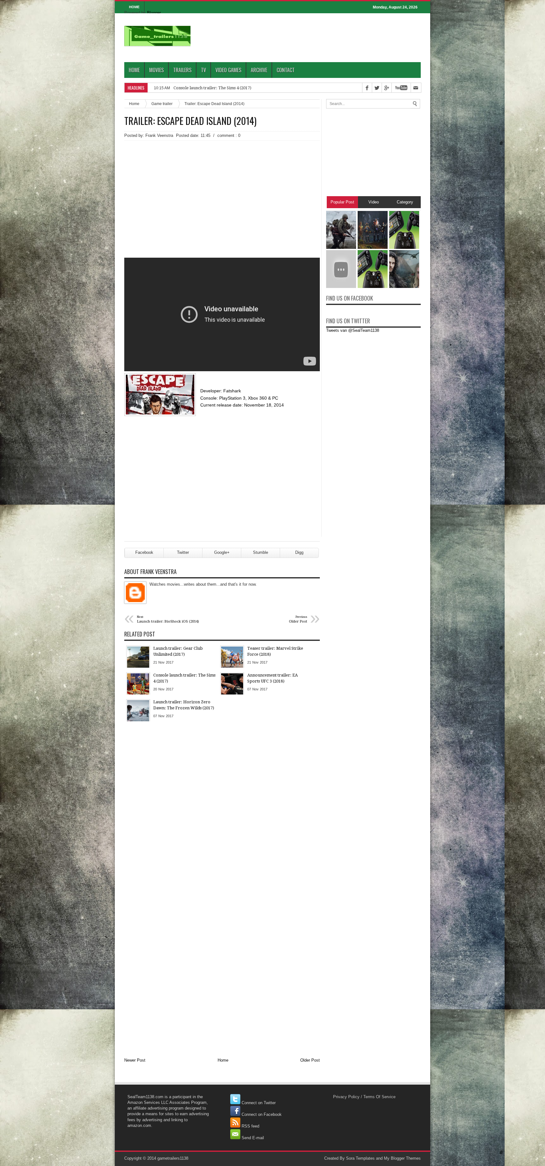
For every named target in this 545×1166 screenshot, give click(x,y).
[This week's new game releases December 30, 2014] (404, 247)
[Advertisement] (222, 188)
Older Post (310, 1060)
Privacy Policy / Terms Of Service (364, 1096)
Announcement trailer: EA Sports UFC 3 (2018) (217, 87)
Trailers (182, 70)
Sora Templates (360, 1158)
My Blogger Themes (402, 1158)
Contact (286, 70)
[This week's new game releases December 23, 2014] (373, 286)
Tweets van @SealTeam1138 (352, 330)
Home (134, 70)
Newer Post (134, 1060)
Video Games (228, 70)
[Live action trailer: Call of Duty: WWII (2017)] (341, 247)
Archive (259, 70)
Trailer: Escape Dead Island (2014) (190, 120)
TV (203, 70)
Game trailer (162, 104)
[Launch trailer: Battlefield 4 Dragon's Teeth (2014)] (341, 286)
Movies (156, 70)
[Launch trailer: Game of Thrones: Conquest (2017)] (404, 286)
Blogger (154, 12)
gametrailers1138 (172, 1158)
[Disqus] (222, 806)
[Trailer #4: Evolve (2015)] (373, 247)
